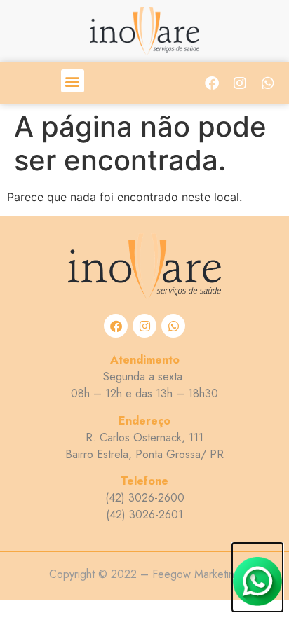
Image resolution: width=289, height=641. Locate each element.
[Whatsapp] (268, 83)
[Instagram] (240, 83)
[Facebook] (212, 83)
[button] (72, 80)
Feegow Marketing (196, 574)
